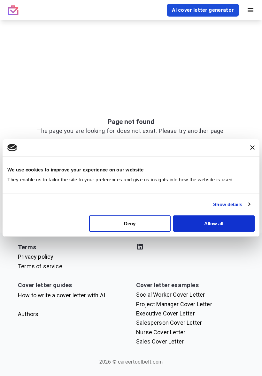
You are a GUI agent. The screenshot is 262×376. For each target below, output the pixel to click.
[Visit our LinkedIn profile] (190, 248)
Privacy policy (35, 256)
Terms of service (40, 266)
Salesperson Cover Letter (169, 322)
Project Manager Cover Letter (174, 304)
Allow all (213, 223)
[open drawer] (250, 10)
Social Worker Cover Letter (170, 294)
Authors (28, 314)
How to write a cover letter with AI (61, 295)
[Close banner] (252, 147)
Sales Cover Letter (160, 341)
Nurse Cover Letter (160, 332)
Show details (227, 204)
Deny (129, 223)
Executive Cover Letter (165, 313)
